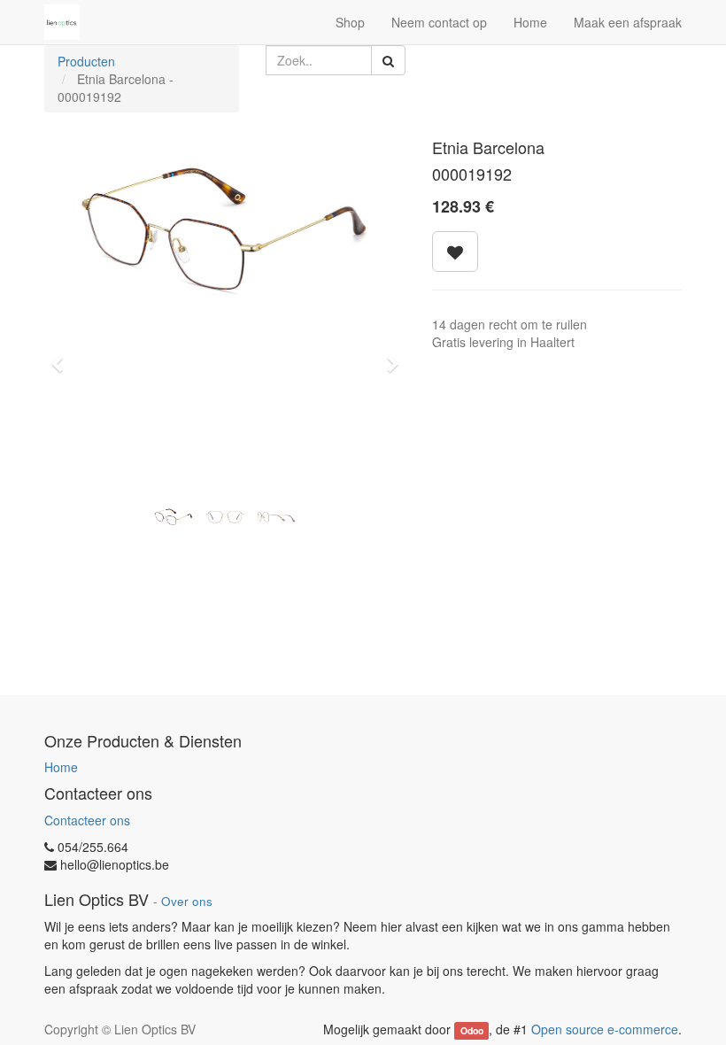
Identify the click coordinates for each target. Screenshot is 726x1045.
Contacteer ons (87, 820)
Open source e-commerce (604, 1029)
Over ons (186, 901)
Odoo (471, 1030)
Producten (86, 61)
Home (61, 767)
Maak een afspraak (628, 22)
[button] (62, 356)
